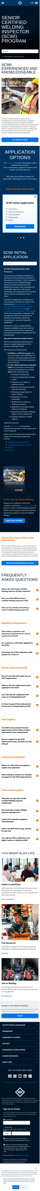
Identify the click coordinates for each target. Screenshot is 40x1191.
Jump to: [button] (5, 51)
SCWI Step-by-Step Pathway (18, 499)
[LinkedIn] (25, 1076)
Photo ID (11, 447)
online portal (15, 426)
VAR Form (11, 450)
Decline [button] (24, 1187)
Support (6, 1044)
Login (32, 3)
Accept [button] (16, 1187)
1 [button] (18, 238)
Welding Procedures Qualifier (21, 306)
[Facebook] (9, 1076)
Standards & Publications (13, 1050)
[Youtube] (20, 1076)
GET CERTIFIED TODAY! (20, 140)
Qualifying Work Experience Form (20, 445)
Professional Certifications (14, 56)
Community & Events (11, 1037)
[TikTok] (30, 1076)
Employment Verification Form (19, 442)
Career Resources (10, 1056)
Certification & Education (13, 1025)
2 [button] (21, 238)
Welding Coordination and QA (14, 309)
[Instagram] (15, 1076)
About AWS (7, 1062)
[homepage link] (20, 1091)
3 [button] (24, 238)
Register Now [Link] (20, 226)
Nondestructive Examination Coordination (19, 311)
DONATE (20, 1016)
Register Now (20, 214)
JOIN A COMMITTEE (8, 899)
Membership (7, 1031)
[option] (20, 213)
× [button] (36, 1167)
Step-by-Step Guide (27, 506)
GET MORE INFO (6, 996)
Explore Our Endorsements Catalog (20, 563)
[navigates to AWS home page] (20, 4)
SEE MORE (5, 953)
